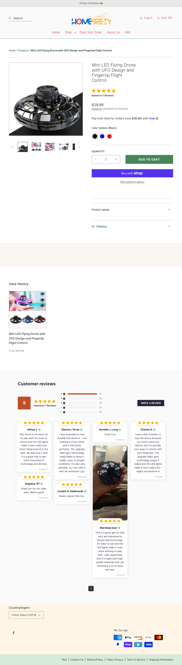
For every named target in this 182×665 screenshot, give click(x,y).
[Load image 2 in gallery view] (36, 147)
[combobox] (20, 18)
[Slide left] (13, 147)
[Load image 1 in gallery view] (23, 147)
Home (12, 50)
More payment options (132, 181)
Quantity (98, 151)
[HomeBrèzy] (91, 18)
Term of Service (136, 659)
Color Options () (104, 127)
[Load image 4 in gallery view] (64, 147)
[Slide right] (79, 147)
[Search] (11, 18)
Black (95, 136)
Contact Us (76, 659)
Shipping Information (161, 659)
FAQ (64, 659)
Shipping (96, 108)
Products (23, 50)
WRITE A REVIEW (151, 403)
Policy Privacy (115, 659)
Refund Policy (95, 659)
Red (109, 136)
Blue (102, 136)
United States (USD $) (24, 614)
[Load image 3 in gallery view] (50, 147)
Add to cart (149, 159)
